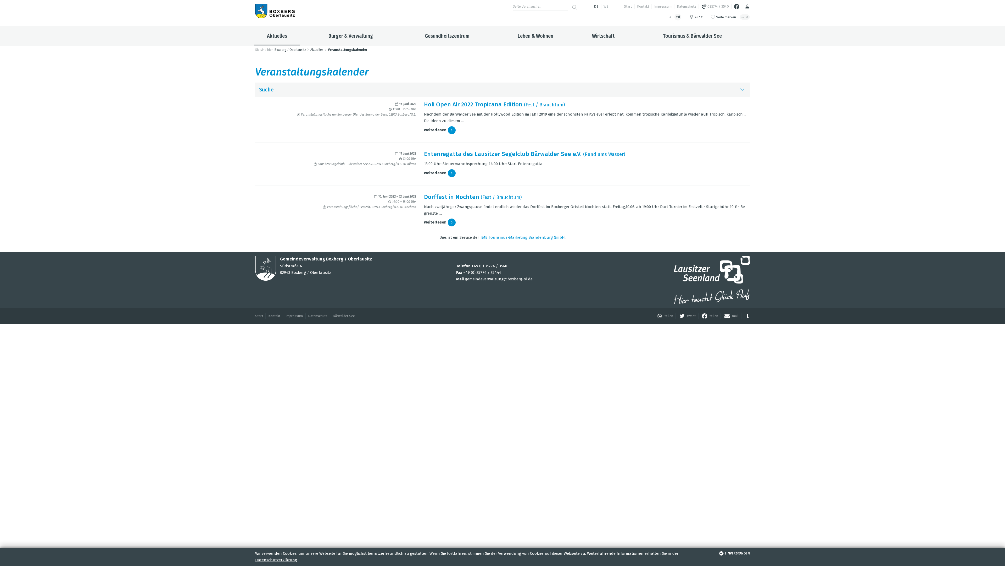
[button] (664, 316)
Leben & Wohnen (535, 36)
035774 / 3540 (718, 6)
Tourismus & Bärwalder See (692, 36)
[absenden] (574, 5)
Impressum (663, 6)
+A (678, 16)
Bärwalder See (344, 316)
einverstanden (737, 553)
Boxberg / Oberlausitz (290, 50)
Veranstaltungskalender (347, 50)
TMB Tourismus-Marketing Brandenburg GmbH (522, 237)
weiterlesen (435, 130)
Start (628, 6)
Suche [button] (266, 89)
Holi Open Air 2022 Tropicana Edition (473, 104)
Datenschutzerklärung (276, 560)
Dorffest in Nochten (451, 196)
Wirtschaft (603, 36)
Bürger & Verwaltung (350, 36)
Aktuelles (277, 36)
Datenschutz (686, 6)
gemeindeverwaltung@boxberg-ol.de (499, 279)
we (606, 6)
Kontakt (643, 6)
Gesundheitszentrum (447, 36)
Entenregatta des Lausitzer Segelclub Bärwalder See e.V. (503, 153)
